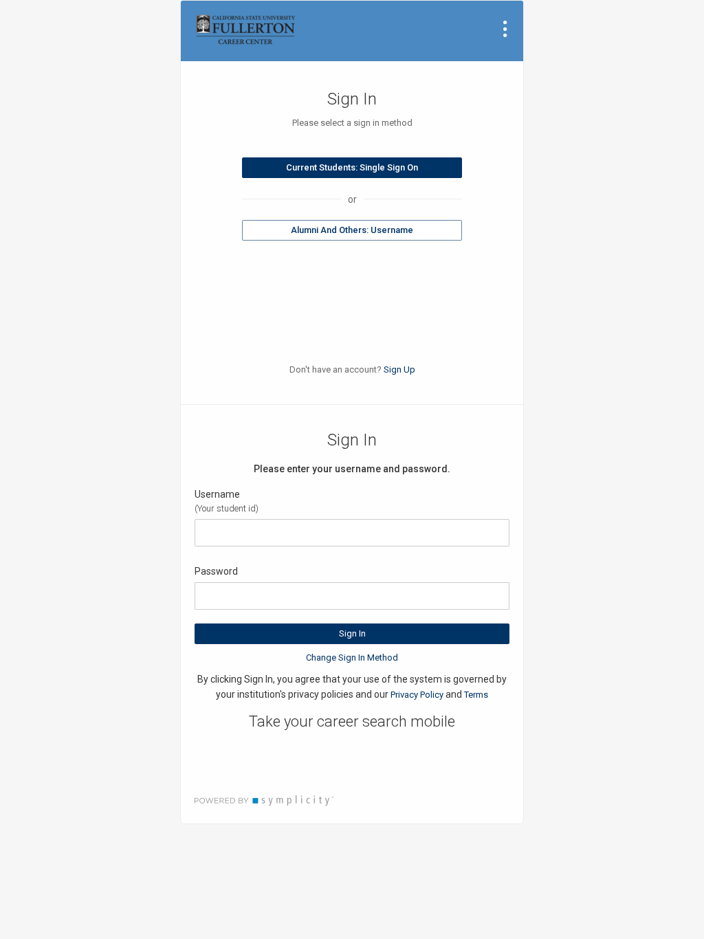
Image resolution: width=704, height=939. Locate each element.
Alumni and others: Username (352, 230)
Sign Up (399, 369)
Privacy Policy (416, 694)
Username (217, 494)
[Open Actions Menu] (505, 29)
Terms (476, 694)
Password (216, 571)
